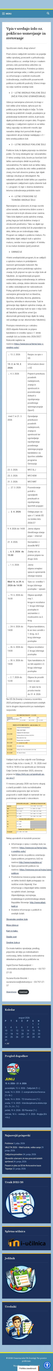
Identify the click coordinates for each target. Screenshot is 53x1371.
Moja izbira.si (12, 925)
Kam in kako (12, 931)
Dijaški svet (11, 937)
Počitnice (9, 1143)
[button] (7, 13)
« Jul (7, 1043)
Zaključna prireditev (13, 1154)
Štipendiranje (11, 992)
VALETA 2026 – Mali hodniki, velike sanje (23, 1147)
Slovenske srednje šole (17, 919)
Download (23, 992)
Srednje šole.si (13, 942)
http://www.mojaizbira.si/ (30, 862)
